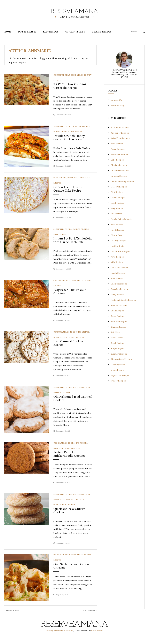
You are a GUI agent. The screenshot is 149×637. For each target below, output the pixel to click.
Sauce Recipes (117, 316)
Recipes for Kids (119, 305)
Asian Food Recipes (120, 138)
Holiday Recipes (118, 246)
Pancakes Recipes (119, 289)
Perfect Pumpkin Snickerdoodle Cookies (69, 454)
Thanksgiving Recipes (64, 505)
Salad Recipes (117, 310)
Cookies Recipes (81, 332)
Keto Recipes (117, 256)
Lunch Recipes (118, 273)
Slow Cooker (117, 337)
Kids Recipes (117, 262)
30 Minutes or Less (62, 126)
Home (7, 31)
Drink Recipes (117, 203)
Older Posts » (90, 610)
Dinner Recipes (27, 31)
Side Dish (115, 332)
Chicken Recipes (75, 31)
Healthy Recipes (118, 240)
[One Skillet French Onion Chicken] (26, 577)
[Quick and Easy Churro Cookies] (26, 509)
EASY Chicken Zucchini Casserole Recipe (69, 86)
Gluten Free (117, 235)
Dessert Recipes (101, 31)
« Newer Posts (11, 610)
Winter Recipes (118, 380)
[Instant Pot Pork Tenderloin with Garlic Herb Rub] (26, 244)
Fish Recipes (117, 224)
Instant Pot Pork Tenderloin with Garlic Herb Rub (72, 240)
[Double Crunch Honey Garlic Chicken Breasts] (26, 146)
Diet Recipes (117, 192)
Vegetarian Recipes (120, 375)
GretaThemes (97, 630)
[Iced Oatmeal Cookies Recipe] (26, 347)
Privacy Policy (117, 105)
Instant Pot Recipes (120, 251)
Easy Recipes (50, 31)
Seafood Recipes (119, 321)
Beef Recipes (117, 143)
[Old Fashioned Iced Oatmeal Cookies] (26, 409)
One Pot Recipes (119, 283)
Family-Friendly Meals (121, 219)
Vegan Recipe (117, 370)
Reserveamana (74, 11)
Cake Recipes (59, 178)
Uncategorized (118, 364)
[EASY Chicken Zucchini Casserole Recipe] (26, 89)
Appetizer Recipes (120, 133)
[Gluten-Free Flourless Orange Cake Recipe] (26, 194)
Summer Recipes (119, 354)
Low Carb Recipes (119, 267)
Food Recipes (117, 230)
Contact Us (116, 100)
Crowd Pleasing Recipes (122, 181)
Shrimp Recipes (118, 327)
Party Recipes (117, 294)
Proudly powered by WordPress (59, 630)
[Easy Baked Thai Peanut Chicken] (26, 293)
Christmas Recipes (62, 332)
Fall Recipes (73, 448)
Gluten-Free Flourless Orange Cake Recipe (68, 189)
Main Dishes (117, 278)
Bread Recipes (118, 149)
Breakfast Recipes (119, 154)
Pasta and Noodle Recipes (123, 300)
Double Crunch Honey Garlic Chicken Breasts (69, 137)
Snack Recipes (117, 343)
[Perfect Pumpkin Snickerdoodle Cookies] (26, 457)
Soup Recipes (117, 348)
